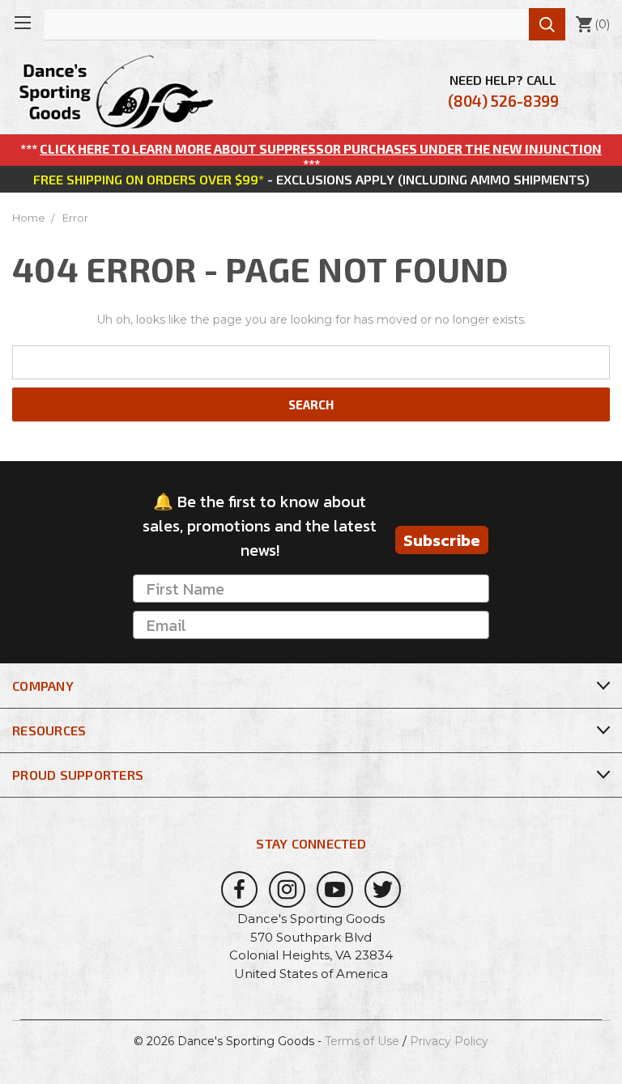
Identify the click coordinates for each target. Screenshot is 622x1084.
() (592, 24)
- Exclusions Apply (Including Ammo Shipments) (311, 179)
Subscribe (441, 540)
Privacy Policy (449, 1041)
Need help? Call (503, 91)
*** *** (311, 156)
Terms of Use (362, 1041)
